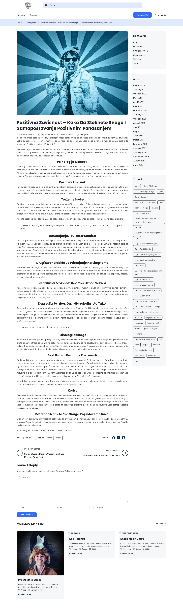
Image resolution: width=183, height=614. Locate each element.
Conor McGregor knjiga (144, 191)
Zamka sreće (153, 356)
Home (19, 23)
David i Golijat (140, 197)
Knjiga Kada (139, 265)
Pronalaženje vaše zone (145, 339)
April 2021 (138, 135)
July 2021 (137, 127)
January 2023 (139, 89)
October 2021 (139, 119)
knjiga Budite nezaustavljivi (146, 244)
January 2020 (140, 152)
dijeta (161, 202)
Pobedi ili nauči (153, 323)
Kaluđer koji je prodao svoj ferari (148, 233)
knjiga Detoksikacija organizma (147, 254)
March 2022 (139, 106)
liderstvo (138, 317)
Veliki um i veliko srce (143, 350)
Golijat (145, 208)
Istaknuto (137, 46)
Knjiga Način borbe (132, 539)
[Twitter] (119, 438)
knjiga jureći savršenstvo (145, 260)
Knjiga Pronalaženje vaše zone (147, 290)
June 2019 (138, 165)
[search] (46, 5)
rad (160, 339)
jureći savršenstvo (142, 213)
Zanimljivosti (31, 23)
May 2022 (138, 98)
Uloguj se (162, 15)
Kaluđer (138, 227)
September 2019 (141, 156)
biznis (137, 186)
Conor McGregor (150, 186)
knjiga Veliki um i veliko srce (146, 301)
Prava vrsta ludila (29, 579)
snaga (58, 438)
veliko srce (139, 356)
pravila (137, 328)
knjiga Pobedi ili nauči (143, 279)
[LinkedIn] (123, 438)
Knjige (23, 590)
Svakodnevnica (140, 51)
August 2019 (139, 160)
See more (159, 524)
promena (138, 334)
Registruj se (142, 15)
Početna (21, 15)
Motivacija (127, 549)
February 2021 (140, 144)
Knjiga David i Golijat (143, 249)
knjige (157, 307)
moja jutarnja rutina (153, 317)
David (160, 191)
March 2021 (138, 139)
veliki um (156, 345)
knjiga (137, 238)
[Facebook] (114, 438)
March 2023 (139, 85)
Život (135, 63)
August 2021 (139, 123)
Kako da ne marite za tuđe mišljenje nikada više (145, 220)
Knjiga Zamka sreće (143, 307)
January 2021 (139, 148)
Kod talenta (77, 539)
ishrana (155, 208)
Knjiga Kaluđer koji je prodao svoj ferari (148, 272)
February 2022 (140, 110)
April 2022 (138, 102)
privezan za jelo (150, 328)
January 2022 (139, 114)
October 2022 (139, 93)
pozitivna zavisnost (44, 438)
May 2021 (137, 131)
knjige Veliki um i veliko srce (146, 312)
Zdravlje (137, 59)
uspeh (146, 345)
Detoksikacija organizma (145, 202)
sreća (137, 345)
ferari (137, 208)
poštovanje (28, 438)
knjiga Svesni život (142, 296)
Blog (135, 42)
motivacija (139, 323)
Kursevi (33, 15)
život (137, 361)
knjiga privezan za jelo (144, 285)
